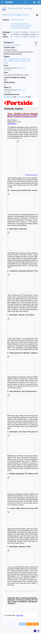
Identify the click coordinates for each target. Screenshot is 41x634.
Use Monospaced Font (20, 24)
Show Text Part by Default (21, 26)
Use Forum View (17, 20)
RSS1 (29, 624)
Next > (28, 32)
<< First (14, 32)
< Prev (21, 32)
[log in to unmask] (12, 45)
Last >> (35, 32)
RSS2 (35, 624)
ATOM (22, 624)
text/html (21, 97)
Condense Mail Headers (20, 28)
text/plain (7, 97)
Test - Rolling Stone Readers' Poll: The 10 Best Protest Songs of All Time (17, 61)
